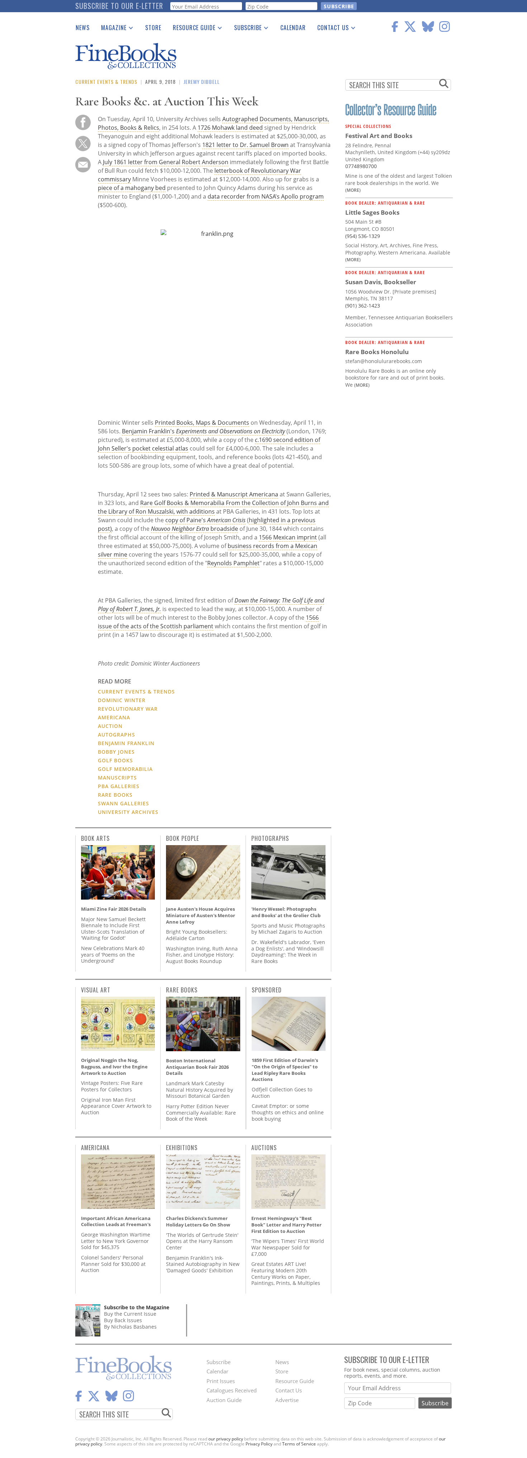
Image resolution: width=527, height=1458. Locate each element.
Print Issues (220, 1381)
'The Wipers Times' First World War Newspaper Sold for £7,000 (287, 1247)
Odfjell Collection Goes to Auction (282, 1092)
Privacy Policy (259, 1444)
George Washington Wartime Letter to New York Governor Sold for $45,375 (115, 1240)
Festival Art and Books (378, 136)
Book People (182, 838)
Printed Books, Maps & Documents (202, 423)
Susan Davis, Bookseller (380, 282)
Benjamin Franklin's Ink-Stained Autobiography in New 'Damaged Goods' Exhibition (202, 1264)
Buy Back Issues (123, 1320)
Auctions (264, 1147)
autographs (116, 734)
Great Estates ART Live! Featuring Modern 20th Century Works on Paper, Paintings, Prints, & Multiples (285, 1273)
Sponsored (267, 990)
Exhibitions (182, 1147)
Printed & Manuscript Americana (234, 494)
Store (153, 27)
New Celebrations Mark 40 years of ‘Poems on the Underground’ (112, 954)
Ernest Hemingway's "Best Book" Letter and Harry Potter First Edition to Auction (286, 1224)
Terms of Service (299, 1444)
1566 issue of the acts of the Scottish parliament (208, 622)
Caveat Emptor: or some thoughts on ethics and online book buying (288, 1112)
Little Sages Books (372, 212)
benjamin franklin (126, 743)
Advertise (287, 1400)
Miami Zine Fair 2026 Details (113, 909)
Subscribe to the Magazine (136, 1307)
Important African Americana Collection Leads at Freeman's (116, 1221)
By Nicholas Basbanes (130, 1326)
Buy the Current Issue (130, 1313)
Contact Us (330, 29)
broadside (194, 529)
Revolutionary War (128, 708)
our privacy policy (225, 1439)
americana (114, 717)
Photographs (270, 838)
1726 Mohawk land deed (230, 128)
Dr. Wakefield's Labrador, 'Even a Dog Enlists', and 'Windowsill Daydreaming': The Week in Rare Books (288, 951)
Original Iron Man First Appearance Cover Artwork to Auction (116, 1106)
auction (110, 726)
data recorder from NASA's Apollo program (266, 196)
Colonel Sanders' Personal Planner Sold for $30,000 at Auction (113, 1263)
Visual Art (95, 990)
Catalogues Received (231, 1390)
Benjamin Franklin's (203, 431)
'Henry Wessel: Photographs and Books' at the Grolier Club (286, 912)
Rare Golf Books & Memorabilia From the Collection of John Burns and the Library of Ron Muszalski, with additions (213, 507)
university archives (128, 812)
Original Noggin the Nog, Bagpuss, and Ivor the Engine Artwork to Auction (114, 1066)
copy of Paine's (205, 520)
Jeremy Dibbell (202, 81)
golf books (115, 760)
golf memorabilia (125, 769)
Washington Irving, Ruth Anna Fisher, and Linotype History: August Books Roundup (202, 954)
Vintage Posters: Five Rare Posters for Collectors (112, 1086)
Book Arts (95, 838)
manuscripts (117, 777)
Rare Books (182, 990)
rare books (115, 794)
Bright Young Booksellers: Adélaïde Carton (196, 935)
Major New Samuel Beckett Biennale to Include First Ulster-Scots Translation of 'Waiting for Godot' (113, 929)
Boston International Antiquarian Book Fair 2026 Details (197, 1066)
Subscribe (245, 29)
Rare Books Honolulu (377, 352)
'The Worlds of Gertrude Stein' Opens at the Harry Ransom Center (202, 1241)
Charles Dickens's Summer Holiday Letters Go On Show (198, 1221)
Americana (95, 1147)
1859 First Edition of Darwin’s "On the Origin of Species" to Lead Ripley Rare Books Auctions (285, 1069)
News (83, 27)
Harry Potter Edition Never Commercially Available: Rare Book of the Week (201, 1112)
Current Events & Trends (106, 81)
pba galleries (118, 786)
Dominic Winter (122, 700)
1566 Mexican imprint (288, 537)
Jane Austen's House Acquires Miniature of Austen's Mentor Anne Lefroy (200, 915)
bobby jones (116, 751)
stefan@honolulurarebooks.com (383, 361)
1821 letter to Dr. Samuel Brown (245, 145)
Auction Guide (224, 1400)
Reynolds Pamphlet (233, 563)
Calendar (293, 27)
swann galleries (123, 803)
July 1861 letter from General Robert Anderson (165, 162)
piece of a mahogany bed (132, 188)
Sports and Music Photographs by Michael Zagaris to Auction (288, 928)
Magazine (111, 29)
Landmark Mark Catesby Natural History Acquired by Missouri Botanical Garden (199, 1089)
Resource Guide (191, 29)
